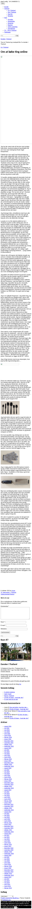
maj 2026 (7, 732)
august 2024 (7, 768)
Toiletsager (7, 32)
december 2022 (8, 804)
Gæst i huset (7, 694)
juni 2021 (7, 837)
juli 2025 (6, 750)
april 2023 (7, 797)
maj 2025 (7, 753)
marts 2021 (7, 842)
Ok (15, 907)
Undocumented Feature (7, 594)
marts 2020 (7, 864)
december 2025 (8, 741)
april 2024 (7, 775)
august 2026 (7, 726)
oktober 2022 (8, 808)
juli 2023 (6, 792)
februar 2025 (8, 759)
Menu (2, 3)
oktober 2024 (8, 764)
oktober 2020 (8, 852)
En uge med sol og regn (11, 699)
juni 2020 (7, 859)
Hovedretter (11, 21)
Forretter (10, 19)
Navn (3, 622)
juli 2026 (6, 728)
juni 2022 (7, 815)
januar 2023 (7, 803)
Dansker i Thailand (6, 39)
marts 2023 (7, 799)
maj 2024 (7, 773)
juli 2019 (6, 879)
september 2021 (9, 832)
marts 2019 (7, 886)
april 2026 (7, 733)
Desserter (10, 23)
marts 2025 (7, 757)
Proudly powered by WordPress (10, 898)
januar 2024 (7, 781)
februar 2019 (8, 888)
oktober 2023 (8, 786)
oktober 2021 (8, 830)
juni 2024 (7, 772)
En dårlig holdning (9, 692)
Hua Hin (10, 14)
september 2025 (9, 746)
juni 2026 (7, 730)
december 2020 (8, 848)
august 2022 (7, 812)
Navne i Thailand (9, 696)
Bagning (10, 25)
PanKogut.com (6, 900)
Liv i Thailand (11, 10)
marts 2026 (7, 735)
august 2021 (7, 833)
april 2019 (7, 884)
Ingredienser (11, 28)
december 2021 (8, 826)
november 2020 (8, 850)
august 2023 (7, 790)
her (20, 684)
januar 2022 (7, 824)
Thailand (6, 8)
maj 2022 (7, 817)
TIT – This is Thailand (10, 30)
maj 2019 (7, 882)
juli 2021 (6, 835)
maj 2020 (7, 861)
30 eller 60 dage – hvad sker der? (13, 697)
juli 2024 (6, 770)
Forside (6, 7)
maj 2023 (7, 795)
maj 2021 (7, 839)
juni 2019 (7, 881)
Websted (3, 629)
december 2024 (8, 763)
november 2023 (8, 784)
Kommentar (5, 606)
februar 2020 (8, 866)
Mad (5, 18)
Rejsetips (10, 16)
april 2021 (7, 841)
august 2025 (7, 748)
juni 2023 (7, 793)
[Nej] (17, 907)
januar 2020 (7, 868)
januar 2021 (7, 846)
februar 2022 (8, 822)
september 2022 (9, 810)
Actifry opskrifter (13, 27)
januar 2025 (7, 761)
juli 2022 (6, 813)
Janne (13, 590)
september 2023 (9, 788)
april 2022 (7, 819)
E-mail (3, 625)
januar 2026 (7, 739)
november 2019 (8, 872)
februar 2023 (8, 801)
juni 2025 (7, 752)
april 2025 (7, 755)
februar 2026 (8, 737)
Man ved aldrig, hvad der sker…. (18, 707)
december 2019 (8, 870)
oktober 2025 (8, 744)
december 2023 (8, 783)
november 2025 (8, 743)
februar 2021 (8, 844)
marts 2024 (7, 777)
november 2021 (8, 828)
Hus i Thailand (12, 12)
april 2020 (7, 862)
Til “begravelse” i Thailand (8, 592)
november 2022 (8, 806)
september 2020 (9, 853)
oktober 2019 (8, 873)
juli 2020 (6, 857)
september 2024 (9, 766)
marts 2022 (7, 821)
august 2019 (7, 877)
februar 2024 (8, 779)
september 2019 (9, 875)
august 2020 (7, 855)
